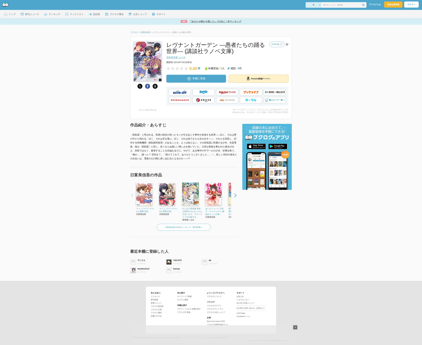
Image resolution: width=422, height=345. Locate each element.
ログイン (411, 4)
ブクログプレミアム (215, 309)
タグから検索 (182, 300)
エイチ (182, 57)
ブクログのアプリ (214, 306)
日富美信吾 (172, 57)
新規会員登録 (393, 4)
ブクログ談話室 (157, 306)
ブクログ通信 (156, 313)
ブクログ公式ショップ (216, 312)
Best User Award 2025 (216, 321)
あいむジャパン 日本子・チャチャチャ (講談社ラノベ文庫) (214, 211)
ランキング (155, 296)
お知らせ (240, 296)
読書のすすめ (156, 316)
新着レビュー (156, 303)
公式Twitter (241, 313)
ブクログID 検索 (183, 312)
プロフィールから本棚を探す (189, 309)
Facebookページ (243, 316)
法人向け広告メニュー (246, 303)
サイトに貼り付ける (147, 110)
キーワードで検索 (184, 296)
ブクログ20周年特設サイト (218, 325)
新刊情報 (154, 300)
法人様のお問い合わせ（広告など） (251, 308)
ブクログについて (214, 296)
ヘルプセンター (243, 300)
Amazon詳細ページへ (261, 79)
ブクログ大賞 (156, 310)
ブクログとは (375, 4)
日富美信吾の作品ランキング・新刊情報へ (184, 227)
